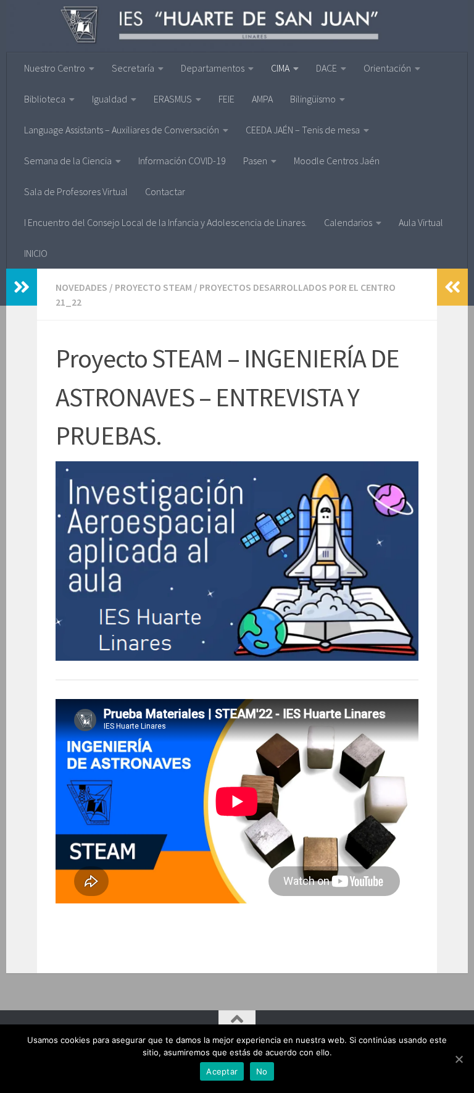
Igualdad (109, 99)
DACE (326, 68)
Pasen (255, 160)
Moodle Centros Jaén (337, 160)
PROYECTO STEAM (153, 287)
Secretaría (133, 68)
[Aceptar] (458, 1059)
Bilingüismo (313, 99)
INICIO (36, 253)
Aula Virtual (421, 222)
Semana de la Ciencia (68, 160)
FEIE (226, 99)
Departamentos (212, 68)
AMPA (262, 99)
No (262, 1071)
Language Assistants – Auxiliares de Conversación (121, 130)
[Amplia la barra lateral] (21, 287)
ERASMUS (173, 99)
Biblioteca (44, 99)
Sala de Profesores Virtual (76, 191)
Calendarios (348, 222)
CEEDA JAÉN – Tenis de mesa (303, 130)
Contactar (165, 191)
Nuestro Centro (54, 68)
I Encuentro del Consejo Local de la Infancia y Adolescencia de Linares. (165, 222)
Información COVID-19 (182, 160)
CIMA (280, 68)
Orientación (387, 68)
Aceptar (222, 1071)
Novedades (81, 287)
